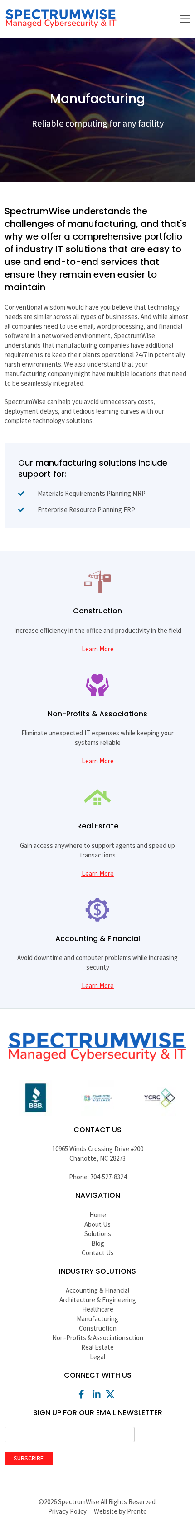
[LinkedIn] (97, 1394)
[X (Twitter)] (112, 1394)
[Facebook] (82, 1394)
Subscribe (29, 1458)
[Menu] (185, 19)
